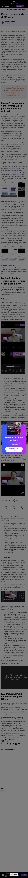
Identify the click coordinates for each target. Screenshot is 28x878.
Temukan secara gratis (14, 449)
